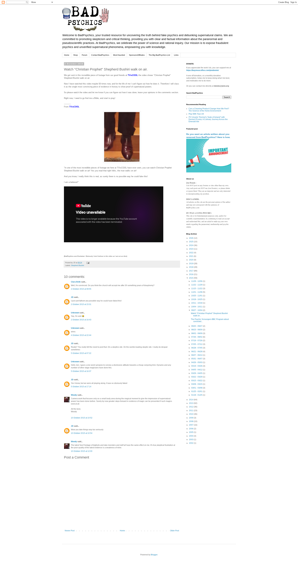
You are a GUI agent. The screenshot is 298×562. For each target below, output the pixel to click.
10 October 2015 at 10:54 (81, 433)
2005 (191, 432)
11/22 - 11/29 (197, 285)
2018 (191, 267)
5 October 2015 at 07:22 (81, 353)
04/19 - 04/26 (197, 366)
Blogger (154, 555)
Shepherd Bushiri (77, 265)
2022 (191, 253)
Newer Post (69, 531)
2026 (191, 238)
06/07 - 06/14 (197, 355)
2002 (191, 443)
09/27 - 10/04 (197, 310)
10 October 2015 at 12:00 (81, 451)
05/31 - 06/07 (197, 359)
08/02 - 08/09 (197, 333)
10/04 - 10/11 (197, 307)
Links (176, 55)
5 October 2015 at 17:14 (81, 387)
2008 (191, 421)
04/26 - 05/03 (197, 362)
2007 (191, 425)
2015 (191, 278)
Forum (84, 55)
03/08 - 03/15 (197, 384)
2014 (191, 400)
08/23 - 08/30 (197, 330)
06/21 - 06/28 (197, 351)
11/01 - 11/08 (197, 292)
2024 (191, 245)
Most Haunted (119, 55)
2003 (191, 439)
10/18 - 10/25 (197, 299)
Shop (75, 55)
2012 (191, 407)
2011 (191, 410)
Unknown (75, 313)
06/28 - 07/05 (197, 348)
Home (66, 55)
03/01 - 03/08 (197, 388)
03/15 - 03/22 (197, 380)
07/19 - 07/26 (197, 340)
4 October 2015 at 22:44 (81, 335)
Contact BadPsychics (100, 55)
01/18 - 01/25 (197, 395)
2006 (191, 429)
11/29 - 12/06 (197, 281)
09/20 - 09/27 (197, 326)
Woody (74, 395)
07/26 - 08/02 (197, 337)
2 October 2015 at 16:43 (81, 320)
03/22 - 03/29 (197, 377)
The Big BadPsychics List (159, 55)
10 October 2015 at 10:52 (81, 418)
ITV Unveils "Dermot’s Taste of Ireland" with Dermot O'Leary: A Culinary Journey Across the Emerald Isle (208, 119)
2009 (191, 418)
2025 (191, 242)
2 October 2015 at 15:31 (81, 304)
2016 (191, 274)
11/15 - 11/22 (197, 288)
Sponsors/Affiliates (137, 55)
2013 (191, 403)
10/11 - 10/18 (197, 303)
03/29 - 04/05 (197, 373)
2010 (191, 414)
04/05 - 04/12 (197, 370)
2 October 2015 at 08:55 (81, 289)
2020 (191, 260)
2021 (191, 256)
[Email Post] (88, 263)
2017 (191, 271)
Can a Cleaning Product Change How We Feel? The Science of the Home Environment (209, 110)
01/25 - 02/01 (197, 391)
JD (72, 297)
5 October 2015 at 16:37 (81, 371)
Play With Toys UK (196, 114)
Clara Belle (76, 282)
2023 (191, 249)
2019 (191, 263)
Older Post (174, 531)
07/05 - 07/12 (197, 344)
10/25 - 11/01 (197, 296)
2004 (191, 436)
